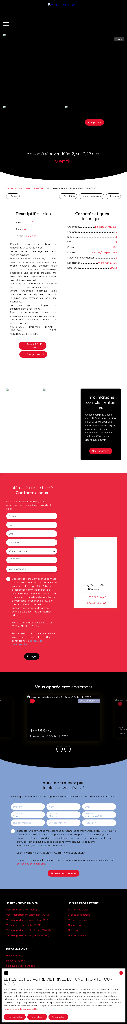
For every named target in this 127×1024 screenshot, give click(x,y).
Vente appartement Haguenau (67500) (27, 935)
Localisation (89, 813)
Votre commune (18, 551)
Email (11, 533)
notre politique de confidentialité (20, 1008)
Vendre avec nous (78, 919)
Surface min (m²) (58, 822)
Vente (9, 188)
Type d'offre (18, 813)
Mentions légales (15, 960)
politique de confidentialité (31, 863)
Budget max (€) (22, 822)
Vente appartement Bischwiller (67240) (27, 914)
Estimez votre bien (78, 909)
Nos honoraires (14, 955)
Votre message (17, 568)
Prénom (13, 516)
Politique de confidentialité (20, 965)
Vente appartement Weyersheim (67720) (28, 919)
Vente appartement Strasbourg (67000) (28, 930)
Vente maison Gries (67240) (21, 909)
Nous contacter (76, 925)
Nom (11, 524)
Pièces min (90, 822)
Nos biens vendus (78, 935)
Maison (19, 188)
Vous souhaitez (14, 559)
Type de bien (54, 813)
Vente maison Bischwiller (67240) (24, 925)
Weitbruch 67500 (35, 188)
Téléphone (14, 542)
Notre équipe (75, 930)
